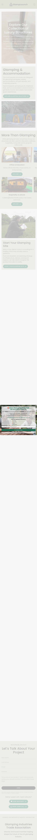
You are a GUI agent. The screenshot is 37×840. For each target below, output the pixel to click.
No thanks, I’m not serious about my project (18, 432)
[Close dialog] (36, 405)
